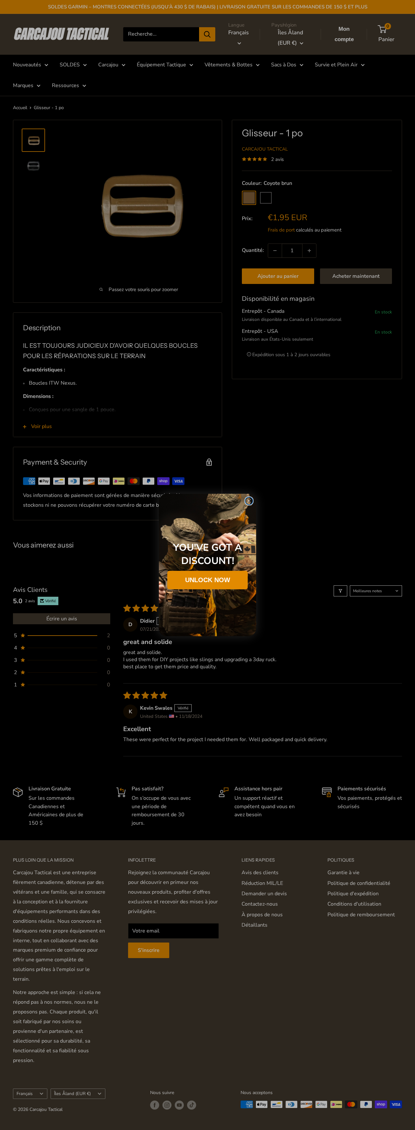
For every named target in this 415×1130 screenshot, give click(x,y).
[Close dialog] (249, 501)
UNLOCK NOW (207, 579)
